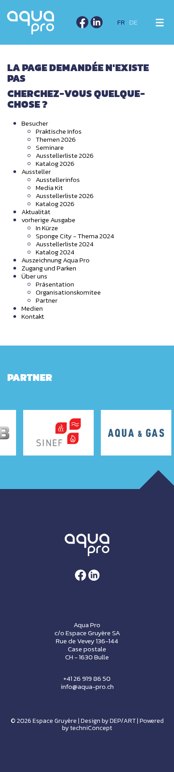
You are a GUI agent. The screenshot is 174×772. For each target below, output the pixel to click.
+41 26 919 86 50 (87, 678)
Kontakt (32, 316)
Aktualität (35, 212)
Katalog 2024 (55, 252)
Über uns (34, 276)
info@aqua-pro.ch (87, 686)
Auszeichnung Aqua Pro (55, 260)
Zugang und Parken (48, 268)
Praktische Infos (59, 131)
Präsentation (55, 284)
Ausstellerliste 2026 (65, 155)
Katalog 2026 (55, 163)
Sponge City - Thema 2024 (75, 236)
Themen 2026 (56, 139)
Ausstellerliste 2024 (65, 244)
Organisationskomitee (68, 292)
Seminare (50, 147)
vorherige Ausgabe (48, 220)
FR (121, 22)
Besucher (34, 123)
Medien (32, 308)
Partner (47, 300)
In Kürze (47, 228)
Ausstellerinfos (58, 179)
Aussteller (36, 171)
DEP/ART (123, 721)
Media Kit (49, 187)
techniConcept (91, 728)
